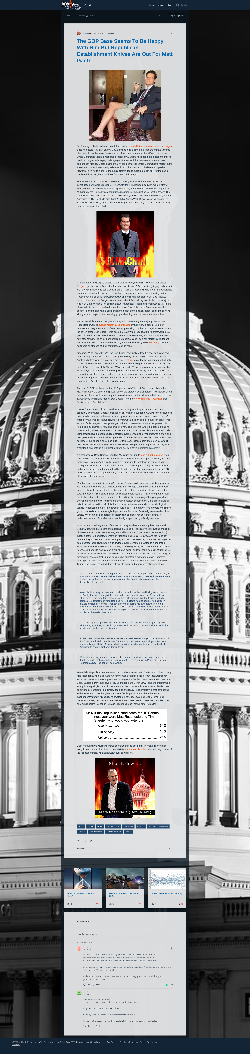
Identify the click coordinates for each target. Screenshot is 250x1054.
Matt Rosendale (96, 831)
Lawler (90, 826)
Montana (140, 826)
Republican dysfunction (158, 826)
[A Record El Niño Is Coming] (167, 878)
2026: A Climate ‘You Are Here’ (80, 895)
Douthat (82, 831)
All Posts (67, 15)
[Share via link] (91, 840)
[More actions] (171, 33)
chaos (99, 826)
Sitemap (16, 1044)
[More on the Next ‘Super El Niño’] (125, 878)
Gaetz (81, 826)
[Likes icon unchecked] (84, 984)
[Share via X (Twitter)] (84, 840)
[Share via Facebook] (78, 840)
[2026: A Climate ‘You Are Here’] (83, 878)
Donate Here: (152, 1042)
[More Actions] (171, 948)
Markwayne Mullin (114, 831)
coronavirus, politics (85, 15)
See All (183, 863)
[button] (160, 16)
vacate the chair (113, 826)
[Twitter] (89, 5)
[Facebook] (84, 5)
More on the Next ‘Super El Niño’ (124, 895)
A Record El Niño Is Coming (166, 893)
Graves (128, 831)
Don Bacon (128, 826)
